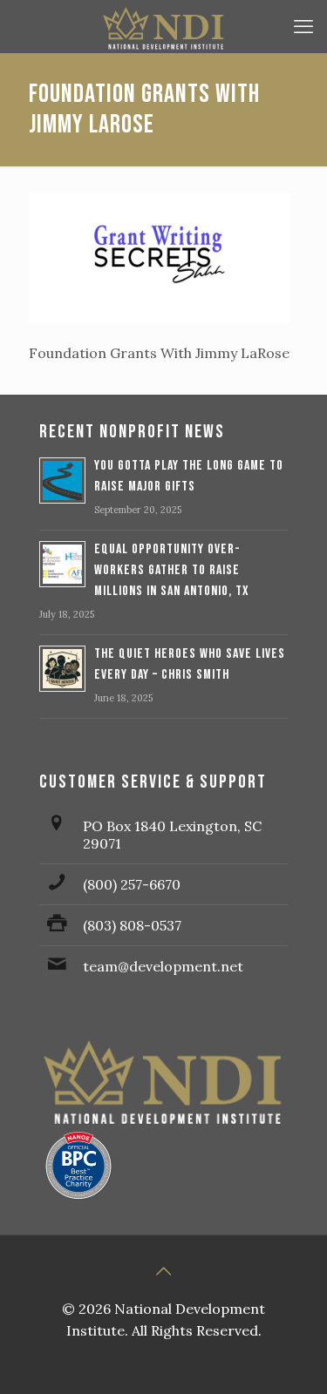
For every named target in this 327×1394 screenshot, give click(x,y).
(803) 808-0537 (132, 925)
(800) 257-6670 (132, 884)
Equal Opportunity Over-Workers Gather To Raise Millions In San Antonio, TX (171, 570)
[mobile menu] (303, 26)
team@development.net (163, 966)
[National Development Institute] (163, 26)
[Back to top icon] (164, 1271)
